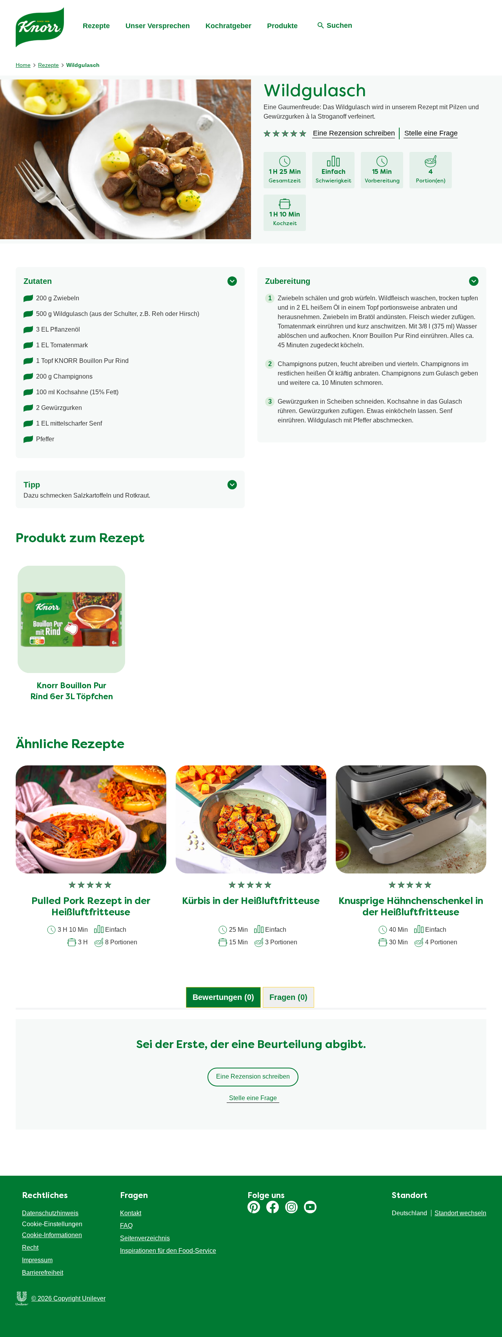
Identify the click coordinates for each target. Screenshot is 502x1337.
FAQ (126, 1225)
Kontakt (130, 1213)
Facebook (272, 1207)
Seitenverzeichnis (145, 1238)
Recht (30, 1247)
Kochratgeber (228, 26)
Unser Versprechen (158, 26)
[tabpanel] (251, 1078)
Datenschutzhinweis (50, 1213)
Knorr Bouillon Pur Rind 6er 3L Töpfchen (71, 692)
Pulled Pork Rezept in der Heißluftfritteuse (91, 907)
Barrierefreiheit (42, 1272)
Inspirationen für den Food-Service (168, 1250)
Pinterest (253, 1207)
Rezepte (96, 26)
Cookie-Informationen (52, 1235)
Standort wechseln (460, 1213)
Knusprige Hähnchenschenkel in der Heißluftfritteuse (410, 907)
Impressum (37, 1260)
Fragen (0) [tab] (288, 997)
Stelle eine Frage (253, 1098)
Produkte (282, 26)
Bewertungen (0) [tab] (223, 997)
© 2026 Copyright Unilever (68, 1298)
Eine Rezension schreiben (253, 1076)
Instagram (291, 1207)
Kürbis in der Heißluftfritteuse (251, 901)
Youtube (310, 1207)
